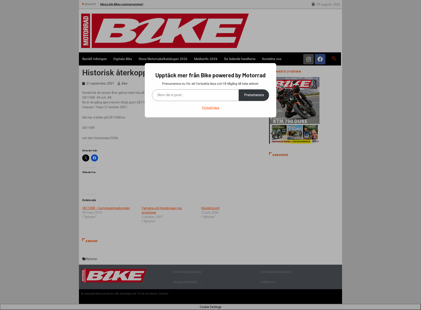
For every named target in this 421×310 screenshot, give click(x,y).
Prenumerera (254, 95)
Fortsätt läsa (210, 108)
